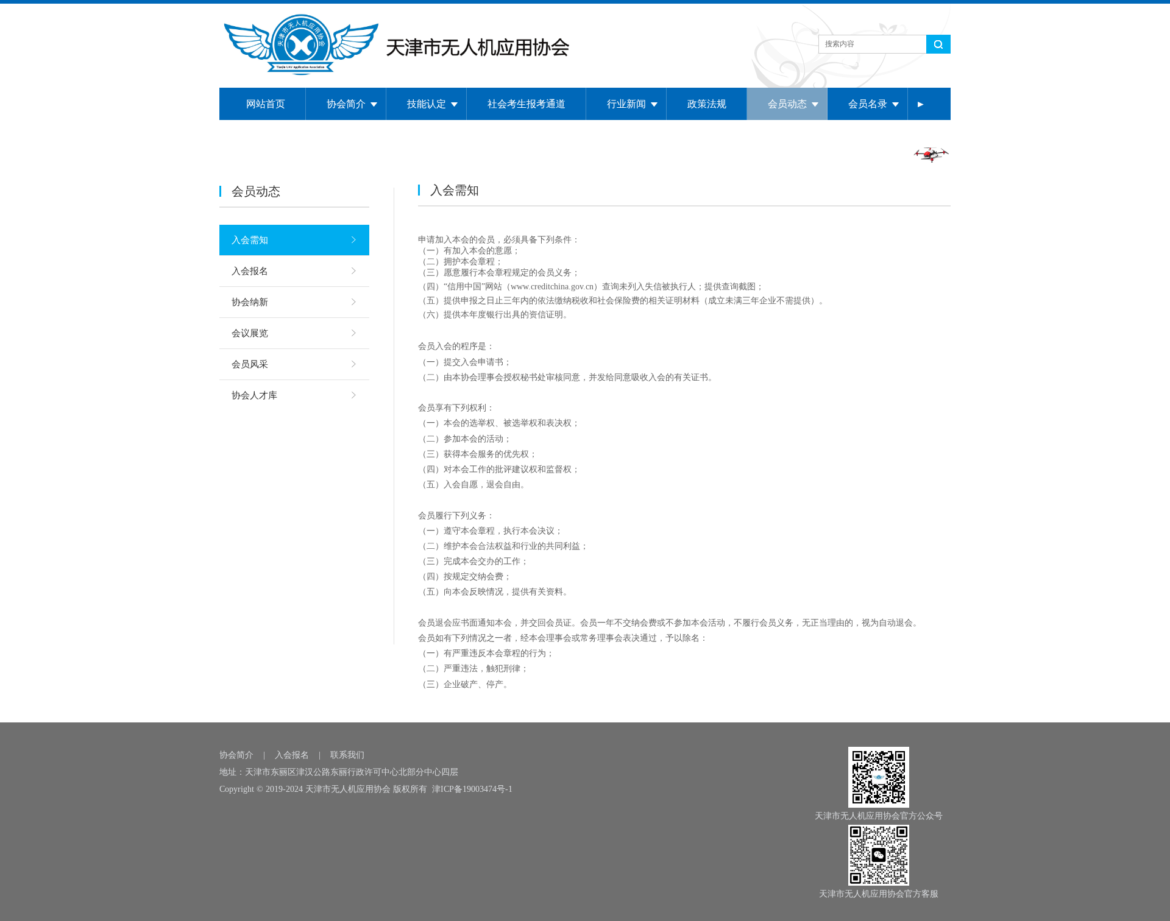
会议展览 (250, 333)
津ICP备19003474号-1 (472, 789)
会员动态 (787, 104)
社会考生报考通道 (527, 104)
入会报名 (250, 271)
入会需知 (250, 240)
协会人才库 (254, 395)
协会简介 (346, 104)
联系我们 (347, 755)
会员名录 (867, 104)
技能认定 (426, 104)
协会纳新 (250, 302)
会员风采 (250, 364)
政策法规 (706, 104)
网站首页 (265, 104)
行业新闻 (626, 104)
